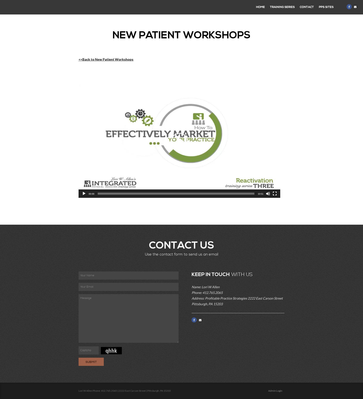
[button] (179, 141)
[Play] (84, 194)
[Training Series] (24, 7)
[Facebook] (349, 6)
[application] (179, 141)
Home (260, 7)
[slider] (176, 194)
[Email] (355, 6)
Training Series (282, 7)
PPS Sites (326, 7)
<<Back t (85, 59)
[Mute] (268, 194)
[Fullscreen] (275, 194)
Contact (307, 7)
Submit (91, 362)
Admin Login (275, 390)
